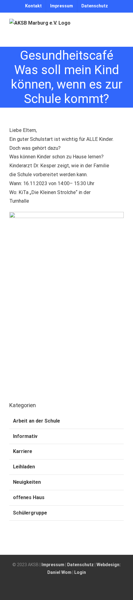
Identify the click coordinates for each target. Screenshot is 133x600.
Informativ (25, 436)
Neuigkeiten (27, 482)
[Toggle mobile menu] (121, 37)
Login (80, 572)
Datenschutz (80, 564)
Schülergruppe (30, 513)
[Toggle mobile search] (110, 37)
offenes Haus (29, 497)
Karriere (22, 451)
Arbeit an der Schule (36, 421)
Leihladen (24, 467)
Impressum (52, 564)
